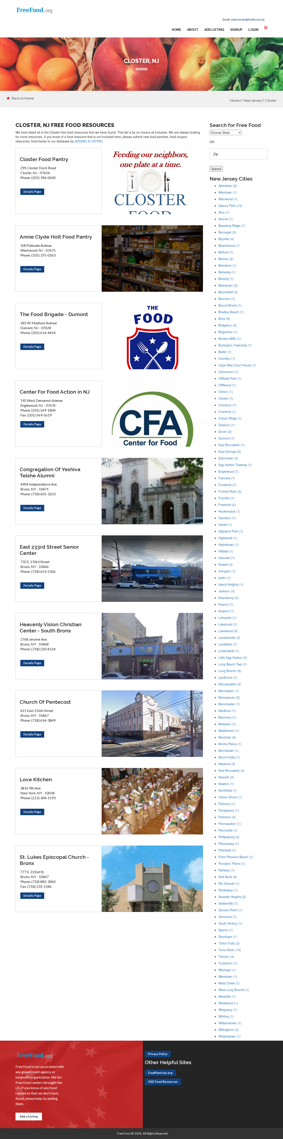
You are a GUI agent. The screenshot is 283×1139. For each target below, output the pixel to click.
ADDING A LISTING (89, 141)
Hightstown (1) (228, 544)
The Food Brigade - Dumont (54, 314)
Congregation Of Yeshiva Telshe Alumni (50, 472)
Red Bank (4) (227, 877)
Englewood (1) (228, 471)
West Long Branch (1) (233, 989)
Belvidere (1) (227, 265)
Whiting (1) (226, 1016)
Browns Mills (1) (229, 338)
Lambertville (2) (229, 637)
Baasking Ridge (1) (231, 225)
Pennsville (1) (227, 830)
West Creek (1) (229, 983)
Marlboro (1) (227, 710)
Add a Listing (29, 1116)
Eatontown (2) (228, 458)
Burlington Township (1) (235, 345)
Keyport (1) (226, 611)
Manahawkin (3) (229, 684)
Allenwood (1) (228, 199)
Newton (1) (226, 783)
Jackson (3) (226, 591)
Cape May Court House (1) (237, 365)
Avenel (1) (225, 219)
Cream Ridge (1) (230, 418)
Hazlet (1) (225, 524)
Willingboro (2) (228, 1029)
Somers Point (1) (230, 910)
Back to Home (23, 98)
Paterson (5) (227, 817)
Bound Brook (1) (229, 305)
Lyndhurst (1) (227, 677)
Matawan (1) (227, 724)
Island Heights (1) (230, 584)
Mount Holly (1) (229, 757)
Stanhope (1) (227, 936)
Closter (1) (225, 398)
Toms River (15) (229, 950)
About (192, 29)
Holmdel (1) (226, 558)
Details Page (32, 191)
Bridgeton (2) (227, 325)
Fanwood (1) (227, 484)
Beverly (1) (226, 278)
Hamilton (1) (227, 518)
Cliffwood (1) (227, 385)
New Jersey (252, 100)
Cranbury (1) (227, 405)
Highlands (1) (227, 538)
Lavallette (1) (227, 644)
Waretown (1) (227, 976)
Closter (270, 100)
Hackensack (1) (229, 511)
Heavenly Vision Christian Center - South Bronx (50, 627)
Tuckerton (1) (227, 963)
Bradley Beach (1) (231, 312)
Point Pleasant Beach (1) (235, 857)
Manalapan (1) (228, 690)
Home (176, 29)
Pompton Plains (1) (231, 863)
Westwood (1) (228, 1003)
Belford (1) (225, 252)
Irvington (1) (226, 571)
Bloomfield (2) (228, 292)
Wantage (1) (227, 970)
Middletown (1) (228, 730)
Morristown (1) (228, 750)
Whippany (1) (227, 1009)
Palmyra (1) (226, 803)
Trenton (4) (226, 956)
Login (253, 29)
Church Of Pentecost (45, 702)
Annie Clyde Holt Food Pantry (56, 237)
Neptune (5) (226, 764)
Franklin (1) (226, 498)
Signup (236, 29)
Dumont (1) (226, 438)
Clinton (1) (225, 391)
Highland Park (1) (230, 531)
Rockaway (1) (228, 890)
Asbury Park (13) (230, 205)
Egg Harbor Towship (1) (235, 465)
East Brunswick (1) (231, 445)
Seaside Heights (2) (232, 896)
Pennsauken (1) (229, 823)
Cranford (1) (227, 411)
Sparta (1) (225, 930)
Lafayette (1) (227, 617)
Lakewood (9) (228, 631)
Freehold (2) (227, 504)
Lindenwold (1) (228, 651)
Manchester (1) (229, 704)
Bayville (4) (226, 239)
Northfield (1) (227, 790)
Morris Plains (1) (229, 744)
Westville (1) (227, 996)
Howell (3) (225, 564)
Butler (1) (224, 352)
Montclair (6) (227, 737)
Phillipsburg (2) (228, 837)
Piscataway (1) (228, 843)
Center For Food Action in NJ (55, 392)
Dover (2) (225, 431)
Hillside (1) (225, 551)
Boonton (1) (226, 298)
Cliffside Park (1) (229, 378)
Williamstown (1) (229, 1023)
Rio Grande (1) (228, 883)
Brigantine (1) (227, 332)
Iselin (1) (224, 577)
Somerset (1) (227, 916)
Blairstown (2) (228, 285)
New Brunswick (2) (231, 770)
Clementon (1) (228, 371)
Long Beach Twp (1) (232, 664)
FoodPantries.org (160, 1073)
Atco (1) (223, 212)
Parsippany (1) (228, 810)
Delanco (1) (226, 425)
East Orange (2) (229, 451)
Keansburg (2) (228, 597)
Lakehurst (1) (227, 624)
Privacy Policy (157, 1054)
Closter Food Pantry (44, 159)
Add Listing (214, 29)
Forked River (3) (229, 491)
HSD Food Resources (163, 1081)
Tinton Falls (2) (229, 943)
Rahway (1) (226, 870)
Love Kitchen (36, 779)
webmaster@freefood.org (247, 19)
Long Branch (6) (229, 671)
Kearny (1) (225, 604)
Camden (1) (226, 358)
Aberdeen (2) (227, 185)
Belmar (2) (225, 259)
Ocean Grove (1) (230, 797)
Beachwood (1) (229, 245)
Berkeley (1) (226, 272)
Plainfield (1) (227, 850)
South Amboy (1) (230, 923)
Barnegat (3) (227, 232)
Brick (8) (224, 318)
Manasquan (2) (229, 697)
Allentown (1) (227, 192)
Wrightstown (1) (229, 1036)
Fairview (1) (226, 478)
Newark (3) (226, 777)
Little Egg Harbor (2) (232, 657)
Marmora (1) (227, 717)
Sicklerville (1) (228, 903)
